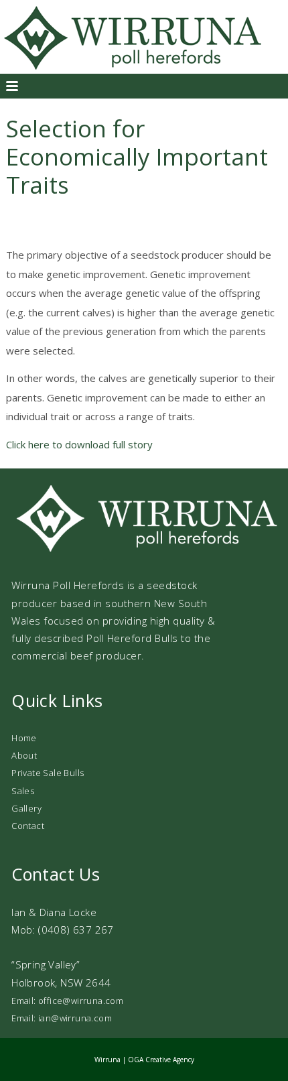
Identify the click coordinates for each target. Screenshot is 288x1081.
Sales (22, 791)
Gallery (26, 808)
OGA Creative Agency (161, 1059)
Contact (27, 826)
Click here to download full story (79, 444)
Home (24, 738)
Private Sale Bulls (47, 773)
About (24, 755)
